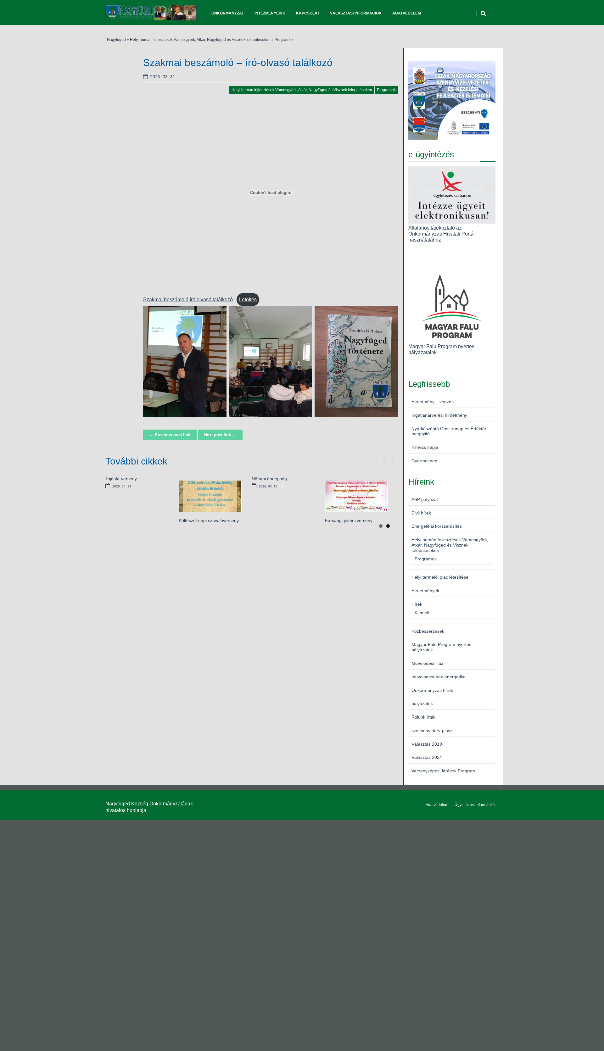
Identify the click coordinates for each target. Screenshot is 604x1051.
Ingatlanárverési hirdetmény (439, 415)
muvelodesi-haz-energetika (438, 676)
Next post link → (220, 434)
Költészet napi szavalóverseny (209, 520)
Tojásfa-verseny (121, 478)
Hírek (416, 604)
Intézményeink (269, 13)
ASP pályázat (424, 499)
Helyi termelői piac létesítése (439, 577)
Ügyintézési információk (475, 805)
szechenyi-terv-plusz (431, 730)
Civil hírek (421, 512)
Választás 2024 (426, 757)
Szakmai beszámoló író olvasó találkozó (188, 299)
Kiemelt (422, 612)
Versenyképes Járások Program (443, 770)
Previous (384, 459)
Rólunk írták (423, 717)
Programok (284, 39)
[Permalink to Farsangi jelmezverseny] (356, 496)
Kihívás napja (424, 447)
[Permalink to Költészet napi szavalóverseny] (210, 496)
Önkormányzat (227, 13)
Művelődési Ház (427, 663)
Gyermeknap (424, 460)
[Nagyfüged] (151, 12)
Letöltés (248, 299)
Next (393, 459)
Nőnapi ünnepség (269, 478)
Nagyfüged (116, 39)
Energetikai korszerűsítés (436, 526)
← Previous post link (169, 434)
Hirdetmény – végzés (432, 401)
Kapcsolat (307, 13)
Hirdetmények (425, 590)
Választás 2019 (426, 744)
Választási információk (356, 13)
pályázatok (422, 703)
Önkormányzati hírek (432, 690)
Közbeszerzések (427, 631)
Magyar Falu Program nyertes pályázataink (441, 349)
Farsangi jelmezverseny (348, 520)
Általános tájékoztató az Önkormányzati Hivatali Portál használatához (441, 233)
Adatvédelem (406, 13)
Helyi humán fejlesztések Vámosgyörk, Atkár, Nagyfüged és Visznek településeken (200, 39)
